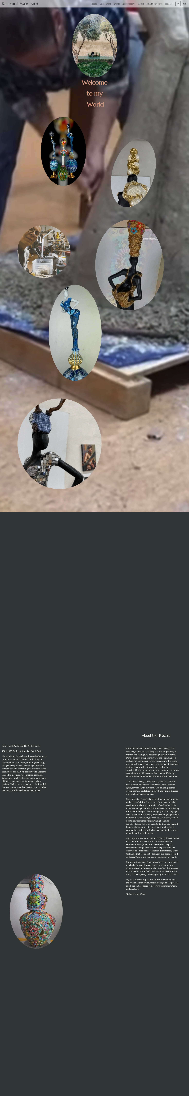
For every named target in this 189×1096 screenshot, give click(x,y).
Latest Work (105, 3)
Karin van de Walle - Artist (20, 4)
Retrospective (128, 3)
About (141, 3)
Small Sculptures (155, 3)
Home (94, 3)
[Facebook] (178, 3)
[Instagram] (184, 3)
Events (117, 3)
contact (168, 3)
